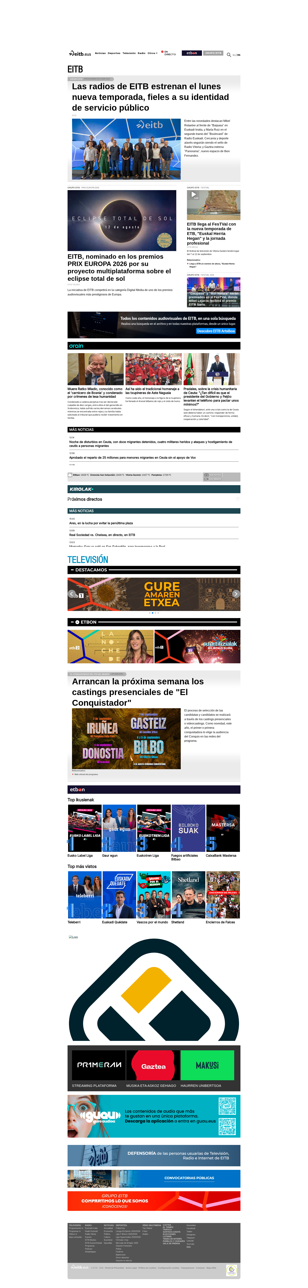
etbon (88, 622)
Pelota (118, 1249)
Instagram (191, 1234)
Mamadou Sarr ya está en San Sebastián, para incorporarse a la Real (117, 546)
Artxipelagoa (90, 1252)
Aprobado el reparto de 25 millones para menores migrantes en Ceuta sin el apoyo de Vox (132, 457)
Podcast (88, 1249)
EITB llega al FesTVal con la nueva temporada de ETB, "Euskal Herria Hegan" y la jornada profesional (211, 234)
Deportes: (121, 1225)
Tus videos (215, 479)
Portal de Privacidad (114, 1268)
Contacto (200, 1268)
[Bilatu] (229, 55)
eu (234, 55)
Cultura (107, 1237)
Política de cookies (147, 1268)
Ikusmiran (108, 1240)
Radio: (88, 1225)
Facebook (191, 1228)
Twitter (189, 1231)
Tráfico (167, 1229)
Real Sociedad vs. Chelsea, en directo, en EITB (102, 535)
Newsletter (191, 1225)
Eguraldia (108, 1243)
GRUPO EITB (213, 52)
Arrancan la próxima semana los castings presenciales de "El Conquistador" (138, 692)
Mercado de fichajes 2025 (127, 1243)
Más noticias (81, 429)
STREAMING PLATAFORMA (94, 1086)
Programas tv (75, 1231)
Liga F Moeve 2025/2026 (126, 1234)
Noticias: (109, 1225)
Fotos (144, 1231)
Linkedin (190, 1241)
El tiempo (168, 1227)
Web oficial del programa (86, 774)
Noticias (100, 53)
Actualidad (108, 1228)
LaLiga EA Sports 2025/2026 (128, 1231)
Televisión (129, 53)
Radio (141, 53)
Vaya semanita (75, 1237)
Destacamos (91, 569)
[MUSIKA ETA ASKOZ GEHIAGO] (153, 1064)
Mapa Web (211, 1268)
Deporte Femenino (124, 1246)
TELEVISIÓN (88, 560)
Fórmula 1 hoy (122, 1240)
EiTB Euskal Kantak (93, 1243)
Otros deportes (122, 1257)
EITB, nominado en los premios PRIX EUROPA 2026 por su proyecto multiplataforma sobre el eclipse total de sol (119, 267)
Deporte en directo (124, 1260)
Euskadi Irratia (91, 1228)
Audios (145, 1234)
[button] (149, 613)
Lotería (167, 1236)
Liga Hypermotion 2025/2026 (128, 1237)
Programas (90, 1246)
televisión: (75, 1225)
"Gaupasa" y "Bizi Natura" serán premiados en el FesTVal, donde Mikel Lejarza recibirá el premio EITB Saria (213, 299)
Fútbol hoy (120, 1228)
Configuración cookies (168, 1268)
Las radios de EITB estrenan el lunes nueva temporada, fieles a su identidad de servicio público (150, 97)
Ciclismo (119, 1252)
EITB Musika (90, 1240)
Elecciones (169, 1234)
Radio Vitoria (90, 1234)
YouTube (190, 1244)
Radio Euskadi (91, 1231)
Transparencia (187, 1268)
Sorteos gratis (171, 1232)
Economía (108, 1231)
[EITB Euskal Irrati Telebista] (80, 53)
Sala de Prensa (171, 1243)
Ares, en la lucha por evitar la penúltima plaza (101, 523)
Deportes (114, 53)
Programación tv (76, 1228)
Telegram (191, 1238)
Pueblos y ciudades (174, 1241)
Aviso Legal (131, 1268)
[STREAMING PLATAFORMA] (98, 1064)
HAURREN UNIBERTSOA (201, 1086)
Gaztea (88, 1237)
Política (107, 1234)
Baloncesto (120, 1255)
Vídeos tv (73, 1234)
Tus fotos (215, 475)
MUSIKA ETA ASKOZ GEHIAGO (151, 1086)
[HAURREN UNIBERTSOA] (207, 1064)
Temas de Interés (172, 1239)
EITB (75, 69)
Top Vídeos (147, 1228)
